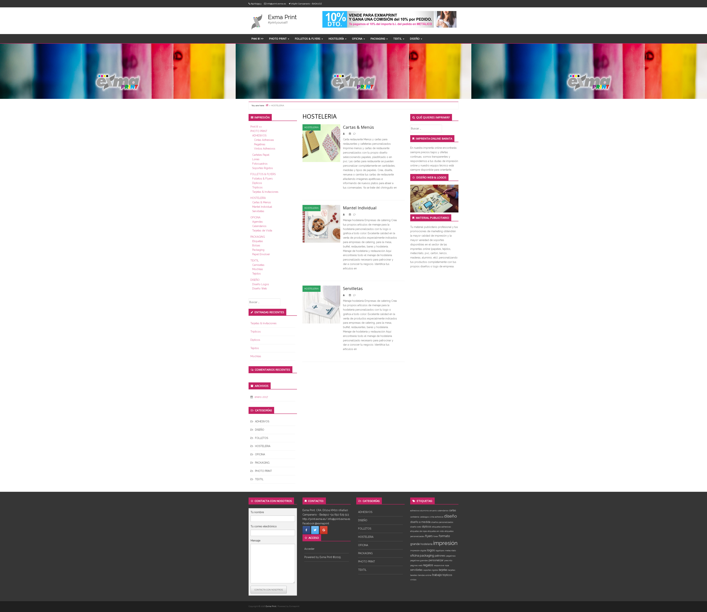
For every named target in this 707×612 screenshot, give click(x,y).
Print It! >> (257, 38)
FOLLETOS (261, 438)
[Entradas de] (346, 133)
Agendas (257, 221)
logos (431, 550)
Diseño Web (259, 288)
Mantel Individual (262, 206)
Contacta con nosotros (268, 589)
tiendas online (424, 575)
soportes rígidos (430, 570)
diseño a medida (420, 521)
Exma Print (282, 17)
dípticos (426, 526)
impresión (445, 543)
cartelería (414, 517)
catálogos (424, 517)
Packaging (258, 249)
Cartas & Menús (261, 202)
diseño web (415, 527)
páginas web (416, 565)
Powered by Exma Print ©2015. (322, 557)
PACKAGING (378, 38)
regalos (428, 565)
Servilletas (258, 211)
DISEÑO (415, 38)
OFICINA (357, 38)
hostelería (426, 544)
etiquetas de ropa (418, 531)
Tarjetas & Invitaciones (265, 191)
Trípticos (257, 187)
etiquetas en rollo (436, 531)
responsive (439, 565)
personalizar (436, 560)
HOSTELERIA (262, 446)
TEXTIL (397, 38)
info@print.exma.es (276, 3)
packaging (427, 555)
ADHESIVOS (259, 135)
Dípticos (257, 183)
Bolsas (256, 245)
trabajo (437, 575)
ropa (447, 565)
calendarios (442, 510)
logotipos (440, 550)
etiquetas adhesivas (441, 527)
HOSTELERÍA (336, 38)
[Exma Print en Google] (324, 530)
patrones (440, 555)
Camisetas (258, 264)
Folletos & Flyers (262, 178)
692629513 (256, 3)
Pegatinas (259, 144)
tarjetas (443, 569)
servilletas (416, 569)
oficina (414, 555)
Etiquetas (257, 241)
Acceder (309, 548)
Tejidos (256, 273)
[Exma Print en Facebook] (306, 530)
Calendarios (259, 226)
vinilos (413, 579)
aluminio (424, 510)
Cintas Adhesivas (264, 139)
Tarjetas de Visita (262, 230)
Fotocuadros (260, 163)
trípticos (447, 575)
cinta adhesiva (436, 517)
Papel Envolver (261, 254)
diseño (450, 516)
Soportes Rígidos (262, 168)
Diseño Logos (260, 284)
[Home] (266, 105)
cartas (452, 510)
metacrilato (450, 550)
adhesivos (415, 510)
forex (435, 536)
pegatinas (450, 556)
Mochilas (257, 269)
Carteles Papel (260, 154)
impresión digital (418, 550)
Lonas (255, 159)
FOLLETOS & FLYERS (308, 38)
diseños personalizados (442, 522)
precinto (448, 560)
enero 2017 (261, 396)
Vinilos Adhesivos (264, 148)
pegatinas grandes (419, 560)
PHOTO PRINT (278, 38)
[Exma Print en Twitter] (315, 530)
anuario (433, 510)
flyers (429, 536)
